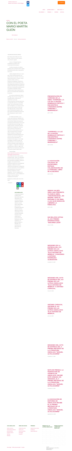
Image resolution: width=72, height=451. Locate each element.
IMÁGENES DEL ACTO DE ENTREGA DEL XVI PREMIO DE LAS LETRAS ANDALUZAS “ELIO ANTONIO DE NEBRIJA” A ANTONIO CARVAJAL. (55, 283)
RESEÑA (8, 20)
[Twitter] (28, 5)
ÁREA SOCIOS (60, 9)
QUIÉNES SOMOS (50, 9)
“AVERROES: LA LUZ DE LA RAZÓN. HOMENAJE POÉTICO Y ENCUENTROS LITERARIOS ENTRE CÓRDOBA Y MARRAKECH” (56, 137)
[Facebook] (28, 2)
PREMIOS (49, 12)
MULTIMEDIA (41, 12)
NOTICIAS (62, 12)
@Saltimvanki (49, 449)
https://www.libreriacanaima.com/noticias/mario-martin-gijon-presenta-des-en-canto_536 (17, 154)
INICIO (44, 9)
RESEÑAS (56, 12)
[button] (17, 183)
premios (33, 425)
